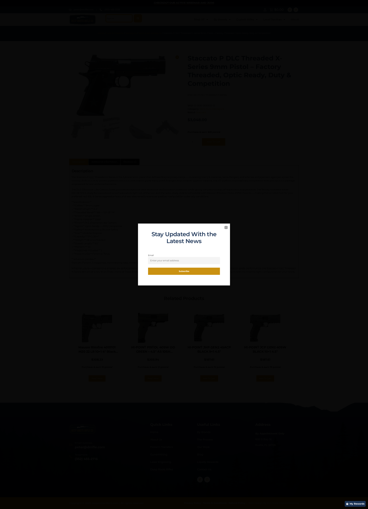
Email (151, 255)
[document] (184, 254)
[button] (226, 227)
